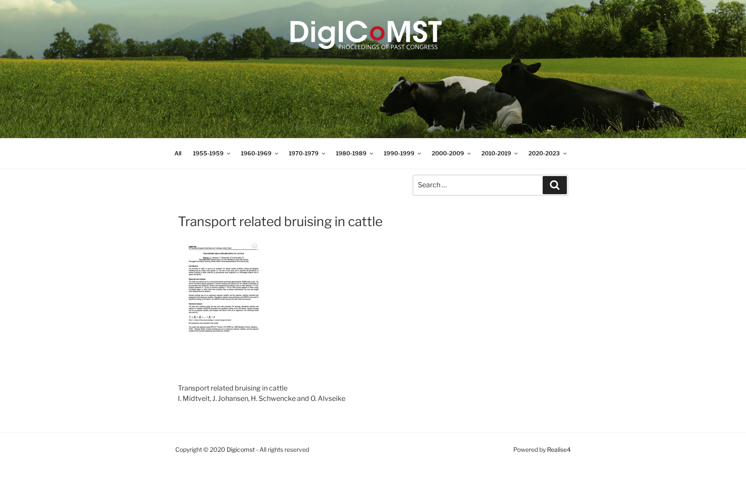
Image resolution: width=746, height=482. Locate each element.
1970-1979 (304, 153)
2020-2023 (544, 153)
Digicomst (241, 449)
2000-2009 (448, 153)
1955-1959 (208, 153)
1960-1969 (256, 153)
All (177, 153)
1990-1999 (399, 153)
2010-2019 (496, 153)
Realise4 (559, 449)
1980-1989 (351, 153)
